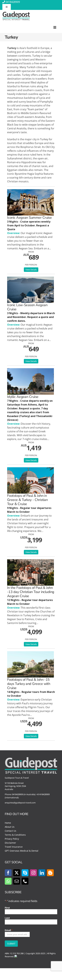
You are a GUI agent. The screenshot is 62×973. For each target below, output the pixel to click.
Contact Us (10, 830)
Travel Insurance (14, 846)
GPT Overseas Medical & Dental (21, 850)
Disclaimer (10, 842)
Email (9, 930)
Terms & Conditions (15, 834)
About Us (9, 826)
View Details (31, 269)
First (7, 907)
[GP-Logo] (16, 13)
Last (7, 917)
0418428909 (13, 2)
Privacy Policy (12, 838)
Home (8, 822)
